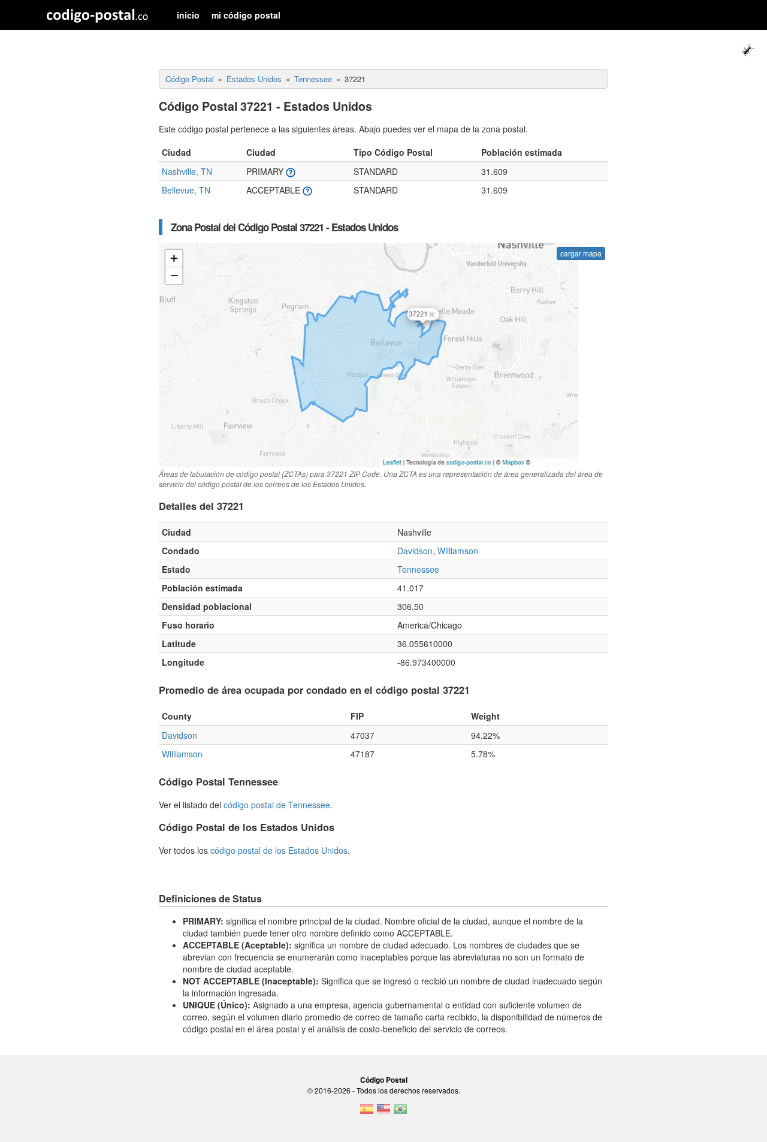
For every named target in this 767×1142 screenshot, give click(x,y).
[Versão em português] (400, 1112)
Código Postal (383, 1079)
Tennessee (418, 569)
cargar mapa (581, 253)
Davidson (415, 551)
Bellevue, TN (186, 190)
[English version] (383, 1112)
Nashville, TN (187, 171)
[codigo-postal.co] (97, 15)
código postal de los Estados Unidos (279, 850)
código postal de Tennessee (277, 805)
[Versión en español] (366, 1112)
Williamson (457, 551)
